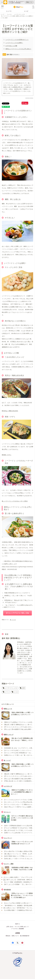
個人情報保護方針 (24, 935)
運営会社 (8, 935)
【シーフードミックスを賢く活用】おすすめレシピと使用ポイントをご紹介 (17, 16)
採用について (15, 935)
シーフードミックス (19, 14)
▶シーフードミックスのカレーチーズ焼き (15, 501)
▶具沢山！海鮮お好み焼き (10, 411)
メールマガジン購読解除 (17, 928)
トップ (2, 14)
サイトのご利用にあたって (22, 926)
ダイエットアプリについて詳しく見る (17, 613)
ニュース (8, 11)
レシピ (26, 11)
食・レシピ (13, 619)
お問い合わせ (9, 926)
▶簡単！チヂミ (6, 455)
